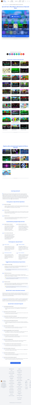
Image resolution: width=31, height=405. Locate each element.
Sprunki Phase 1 (19, 389)
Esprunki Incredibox (11, 373)
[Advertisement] (15, 44)
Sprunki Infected (19, 1)
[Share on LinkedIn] (14, 54)
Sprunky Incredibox (11, 395)
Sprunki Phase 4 (11, 386)
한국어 (26, 385)
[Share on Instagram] (12, 54)
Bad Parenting (11, 392)
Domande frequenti (11, 383)
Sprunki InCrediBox (11, 1)
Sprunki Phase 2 (11, 389)
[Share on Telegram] (19, 54)
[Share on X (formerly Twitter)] (7, 54)
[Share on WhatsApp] (17, 54)
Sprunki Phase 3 (11, 391)
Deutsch (26, 384)
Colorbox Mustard (19, 377)
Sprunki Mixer (19, 399)
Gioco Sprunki (23, 1)
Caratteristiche (11, 380)
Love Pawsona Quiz (4, 298)
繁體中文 (26, 382)
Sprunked (16, 1)
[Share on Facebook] (10, 54)
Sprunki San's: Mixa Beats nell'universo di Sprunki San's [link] (16, 4)
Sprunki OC (19, 391)
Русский (26, 388)
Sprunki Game (7, 4)
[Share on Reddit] (21, 54)
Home (8, 1)
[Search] (25, 1)
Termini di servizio (19, 374)
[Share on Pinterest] (23, 54)
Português (26, 387)
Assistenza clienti (19, 370)
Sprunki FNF (19, 388)
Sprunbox (11, 394)
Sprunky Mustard (19, 397)
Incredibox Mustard (19, 386)
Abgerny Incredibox (19, 380)
